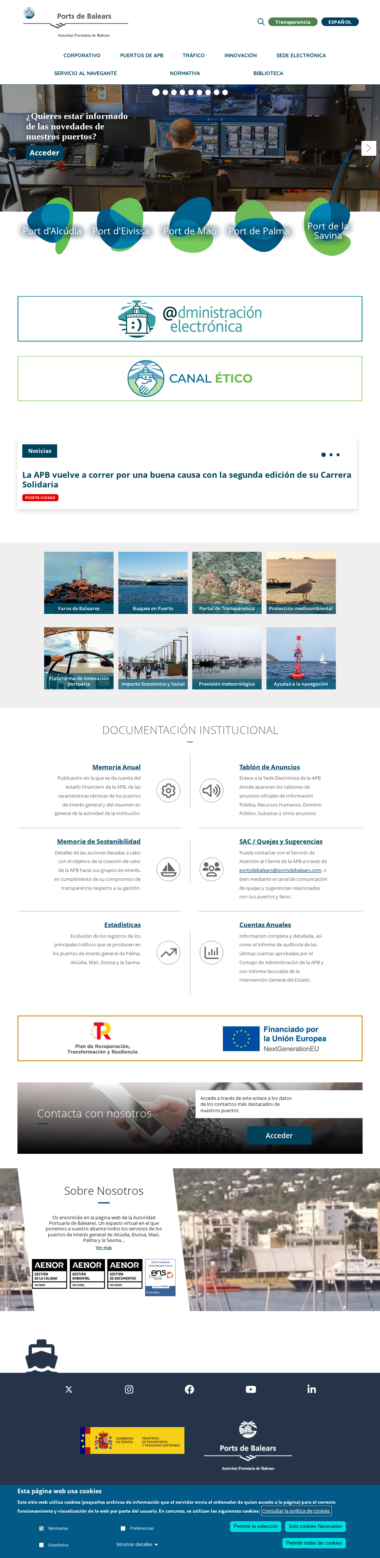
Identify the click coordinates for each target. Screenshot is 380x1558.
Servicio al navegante (85, 73)
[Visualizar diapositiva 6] (199, 92)
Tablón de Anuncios (269, 766)
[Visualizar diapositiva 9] (225, 92)
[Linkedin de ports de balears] (312, 1388)
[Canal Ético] (190, 378)
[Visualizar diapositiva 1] (156, 92)
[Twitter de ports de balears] (68, 1388)
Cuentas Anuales (265, 924)
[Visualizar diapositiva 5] (191, 92)
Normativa (185, 73)
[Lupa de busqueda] (261, 21)
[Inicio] (75, 22)
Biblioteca (268, 73)
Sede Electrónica (301, 55)
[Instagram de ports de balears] (129, 1388)
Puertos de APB (141, 55)
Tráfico (194, 55)
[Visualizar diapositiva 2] (165, 92)
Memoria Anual (116, 766)
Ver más (104, 1247)
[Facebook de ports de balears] (189, 1388)
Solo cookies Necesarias (315, 1526)
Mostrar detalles (135, 1544)
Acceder (44, 153)
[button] (79, 583)
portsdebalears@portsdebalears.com (280, 870)
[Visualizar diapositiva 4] (182, 92)
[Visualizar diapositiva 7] (208, 92)
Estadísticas (122, 924)
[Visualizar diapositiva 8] (216, 92)
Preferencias (142, 1528)
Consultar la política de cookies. (296, 1510)
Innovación (241, 55)
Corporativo (82, 55)
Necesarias (58, 1528)
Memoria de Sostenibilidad (99, 841)
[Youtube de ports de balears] (251, 1388)
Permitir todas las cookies (314, 1543)
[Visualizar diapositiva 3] (174, 92)
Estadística (58, 1545)
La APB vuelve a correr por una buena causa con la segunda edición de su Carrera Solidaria (186, 479)
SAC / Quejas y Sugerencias (280, 841)
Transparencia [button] (293, 21)
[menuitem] (323, 455)
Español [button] (340, 21)
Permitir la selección (256, 1526)
